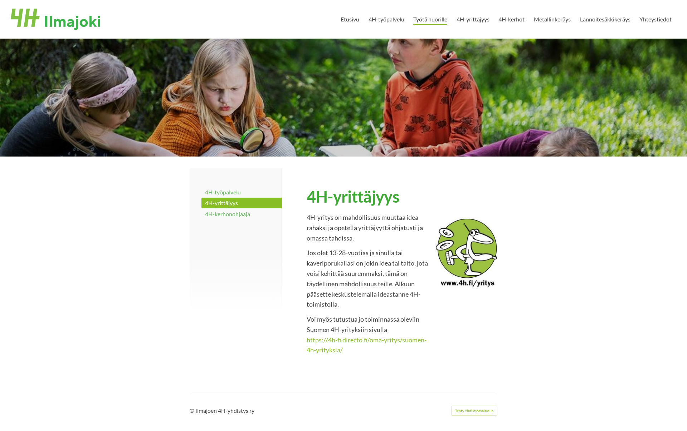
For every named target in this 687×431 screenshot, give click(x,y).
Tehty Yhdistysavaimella (474, 410)
